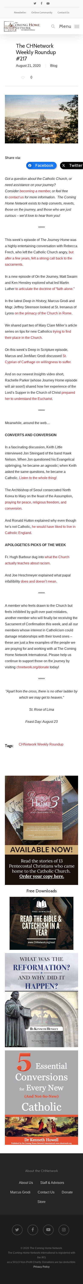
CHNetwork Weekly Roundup (41, 744)
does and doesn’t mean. (39, 581)
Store (41, 1202)
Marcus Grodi (20, 1192)
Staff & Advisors (52, 1182)
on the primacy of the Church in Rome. (43, 313)
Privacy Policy (41, 1266)
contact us (16, 197)
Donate (67, 1192)
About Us (26, 1182)
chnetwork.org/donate (32, 667)
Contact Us (46, 1192)
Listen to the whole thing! (38, 478)
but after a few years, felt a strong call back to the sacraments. (39, 258)
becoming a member (35, 191)
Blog (53, 65)
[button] (69, 26)
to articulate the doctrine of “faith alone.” (44, 289)
